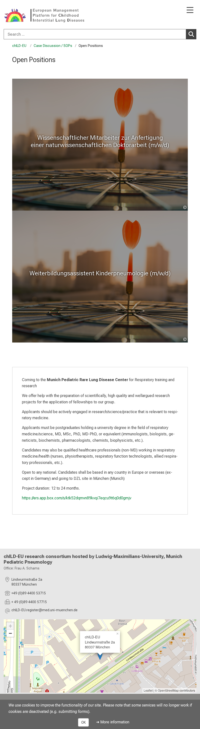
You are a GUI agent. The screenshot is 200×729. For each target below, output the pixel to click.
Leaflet (148, 690)
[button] (44, 611)
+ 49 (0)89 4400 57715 (29, 602)
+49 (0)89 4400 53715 (28, 593)
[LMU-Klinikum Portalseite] (21, 15)
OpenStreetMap (168, 690)
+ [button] (10, 626)
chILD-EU (19, 46)
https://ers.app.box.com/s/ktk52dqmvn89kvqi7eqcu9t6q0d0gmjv (76, 498)
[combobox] (100, 34)
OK (83, 722)
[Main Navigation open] (190, 10)
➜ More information (112, 722)
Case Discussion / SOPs (53, 46)
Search (191, 34)
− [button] (10, 633)
